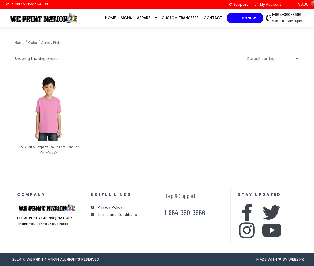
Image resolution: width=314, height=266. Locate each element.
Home (110, 17)
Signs (126, 17)
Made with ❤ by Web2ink (280, 259)
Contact (213, 17)
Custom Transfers (180, 17)
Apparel (144, 17)
